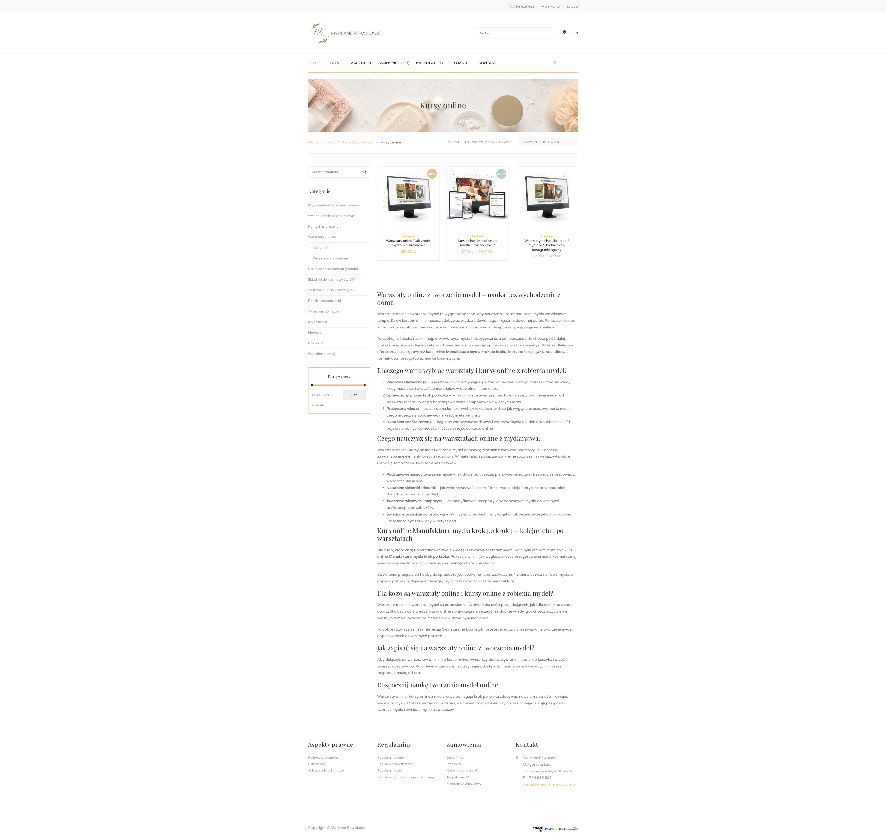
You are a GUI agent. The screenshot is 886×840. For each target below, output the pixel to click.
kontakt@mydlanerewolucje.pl (549, 784)
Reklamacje (317, 764)
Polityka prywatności (324, 758)
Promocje (315, 343)
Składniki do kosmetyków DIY (331, 279)
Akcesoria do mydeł (324, 311)
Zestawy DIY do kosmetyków (331, 290)
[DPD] (538, 829)
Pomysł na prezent (323, 226)
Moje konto (550, 6)
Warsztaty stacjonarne (330, 258)
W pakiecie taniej (321, 354)
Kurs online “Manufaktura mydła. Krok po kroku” (477, 243)
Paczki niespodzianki (324, 301)
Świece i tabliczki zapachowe (331, 216)
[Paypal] (549, 829)
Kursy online (322, 248)
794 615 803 (524, 7)
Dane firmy (455, 758)
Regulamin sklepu (390, 758)
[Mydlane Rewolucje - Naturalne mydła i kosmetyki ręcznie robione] (346, 33)
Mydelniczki (317, 322)
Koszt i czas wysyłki (461, 770)
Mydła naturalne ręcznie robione (333, 205)
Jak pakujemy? (457, 777)
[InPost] (561, 829)
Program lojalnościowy (464, 784)
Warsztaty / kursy (357, 142)
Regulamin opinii (389, 770)
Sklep (330, 142)
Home (313, 142)
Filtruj (355, 395)
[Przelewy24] (572, 829)
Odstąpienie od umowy (326, 770)
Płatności (453, 764)
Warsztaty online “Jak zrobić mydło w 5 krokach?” (408, 243)
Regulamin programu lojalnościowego (406, 777)
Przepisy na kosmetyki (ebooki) (333, 269)
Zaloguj (572, 7)
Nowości (315, 333)
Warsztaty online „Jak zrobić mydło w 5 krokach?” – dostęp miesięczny (546, 245)
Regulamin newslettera (394, 764)
